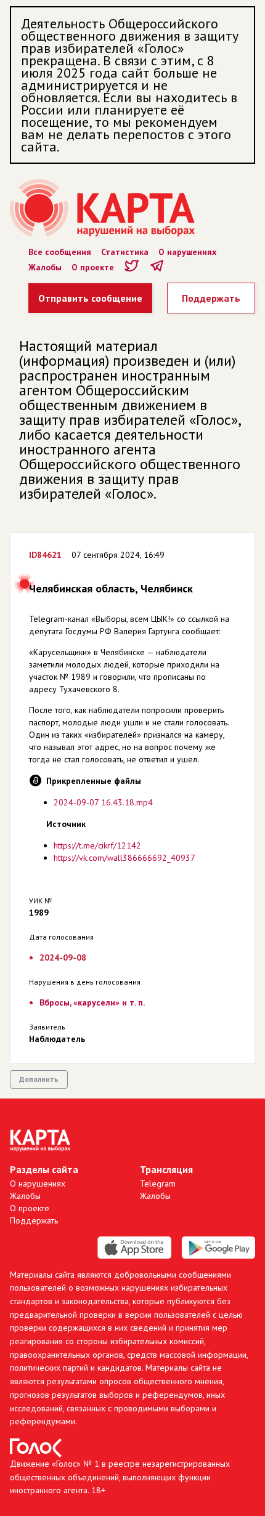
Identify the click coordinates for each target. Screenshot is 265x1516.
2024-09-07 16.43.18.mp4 (103, 802)
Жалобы (45, 267)
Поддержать (211, 298)
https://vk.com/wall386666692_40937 (124, 857)
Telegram (158, 1183)
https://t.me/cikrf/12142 (97, 845)
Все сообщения (59, 251)
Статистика (125, 251)
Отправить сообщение (90, 298)
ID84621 (45, 554)
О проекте (92, 267)
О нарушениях (187, 251)
